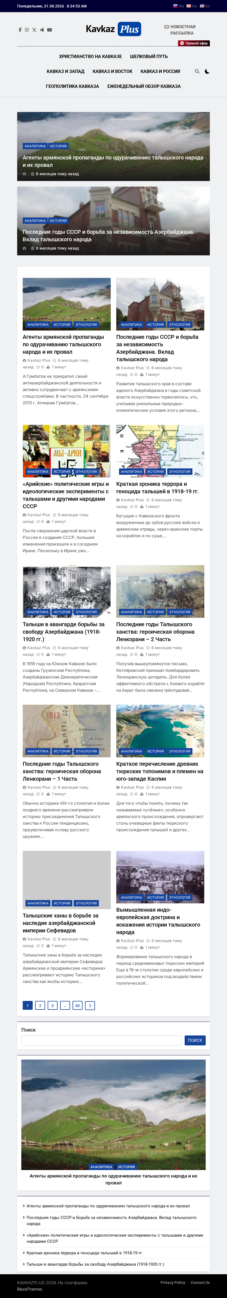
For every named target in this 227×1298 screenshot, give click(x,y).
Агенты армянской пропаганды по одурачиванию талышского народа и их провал (63, 344)
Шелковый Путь (149, 56)
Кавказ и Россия (160, 71)
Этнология (86, 324)
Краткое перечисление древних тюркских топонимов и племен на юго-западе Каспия (159, 771)
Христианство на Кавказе (90, 56)
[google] (41, 30)
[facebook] (20, 30)
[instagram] (26, 30)
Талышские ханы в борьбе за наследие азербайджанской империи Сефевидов (61, 923)
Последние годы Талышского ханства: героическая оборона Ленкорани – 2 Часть (155, 632)
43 (77, 1005)
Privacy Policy (173, 1282)
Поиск (28, 1030)
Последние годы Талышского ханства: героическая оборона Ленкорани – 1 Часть (62, 771)
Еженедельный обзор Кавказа (144, 86)
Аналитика (35, 146)
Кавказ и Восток (112, 71)
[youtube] (49, 30)
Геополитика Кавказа (72, 86)
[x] (34, 30)
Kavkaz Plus (38, 360)
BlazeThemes (29, 1289)
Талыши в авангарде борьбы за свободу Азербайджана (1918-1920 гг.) (64, 632)
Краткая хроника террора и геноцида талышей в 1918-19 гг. (85, 1252)
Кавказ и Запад (65, 71)
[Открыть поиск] (197, 71)
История (58, 146)
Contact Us (200, 1282)
